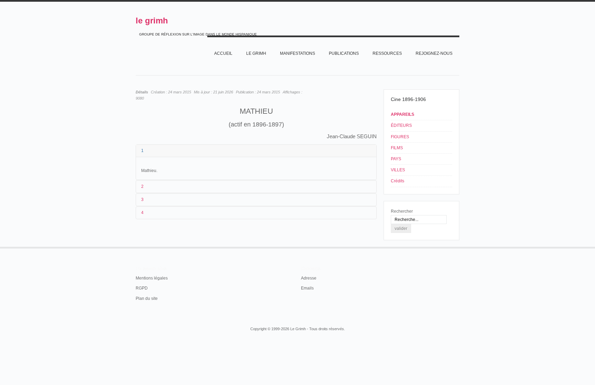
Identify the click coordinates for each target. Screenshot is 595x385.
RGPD (142, 288)
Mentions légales (152, 278)
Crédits (397, 181)
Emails (307, 288)
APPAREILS (402, 114)
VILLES (398, 170)
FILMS (397, 147)
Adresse (308, 278)
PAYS (396, 158)
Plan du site (147, 298)
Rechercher (402, 211)
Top (458, 247)
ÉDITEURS (401, 125)
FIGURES (400, 136)
